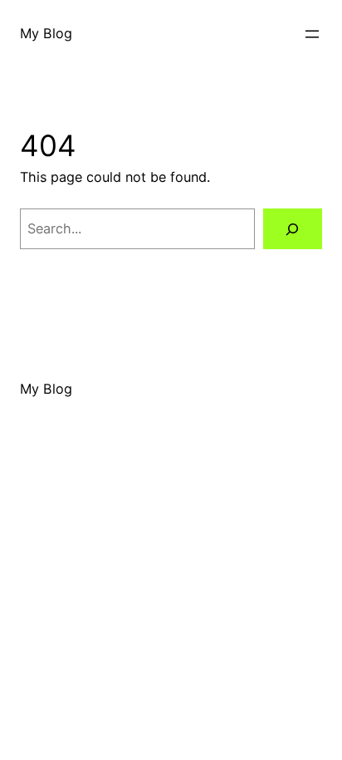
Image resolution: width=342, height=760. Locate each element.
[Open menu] (312, 34)
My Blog (46, 33)
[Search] (292, 229)
